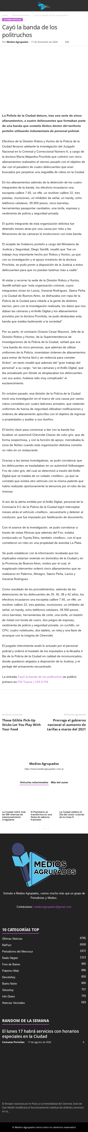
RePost (6, 945)
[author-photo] (44, 749)
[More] (55, 52)
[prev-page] (41, 827)
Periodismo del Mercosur (17, 951)
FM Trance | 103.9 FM (33, 682)
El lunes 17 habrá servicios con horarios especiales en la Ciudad (40, 1033)
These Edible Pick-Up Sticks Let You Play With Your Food (21, 724)
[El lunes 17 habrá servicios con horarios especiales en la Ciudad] (44, 1073)
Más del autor (59, 782)
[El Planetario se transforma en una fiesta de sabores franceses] (44, 800)
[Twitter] (16, 52)
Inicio (5, 15)
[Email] (36, 52)
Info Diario (8, 996)
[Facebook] (6, 52)
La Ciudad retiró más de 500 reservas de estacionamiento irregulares (14, 815)
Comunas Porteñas (13, 1042)
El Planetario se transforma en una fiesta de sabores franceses (41, 815)
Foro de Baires (11, 964)
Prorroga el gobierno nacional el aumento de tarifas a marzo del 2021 (66, 724)
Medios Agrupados (17, 41)
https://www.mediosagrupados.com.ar (44, 769)
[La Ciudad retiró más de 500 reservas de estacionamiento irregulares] (15, 800)
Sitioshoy (8, 990)
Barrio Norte (9, 983)
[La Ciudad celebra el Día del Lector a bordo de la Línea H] (72, 800)
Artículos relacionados (34, 782)
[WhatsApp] (26, 52)
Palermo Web (10, 970)
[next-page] (46, 827)
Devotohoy (8, 977)
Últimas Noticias (20, 15)
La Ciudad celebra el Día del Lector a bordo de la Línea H (71, 814)
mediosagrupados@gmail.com (52, 906)
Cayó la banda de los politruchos (40, 676)
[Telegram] (45, 52)
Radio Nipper (10, 958)
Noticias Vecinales (13, 1002)
